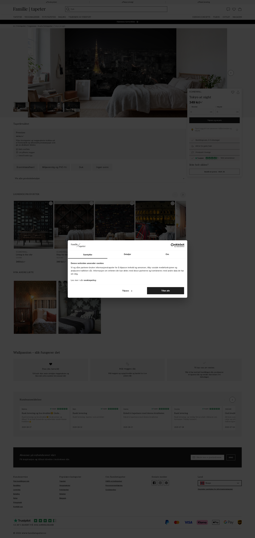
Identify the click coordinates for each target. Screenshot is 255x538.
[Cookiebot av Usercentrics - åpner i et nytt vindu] (172, 245)
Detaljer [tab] (127, 254)
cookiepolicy (90, 280)
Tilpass (125, 291)
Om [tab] (167, 254)
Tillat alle (165, 291)
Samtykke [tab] (87, 254)
